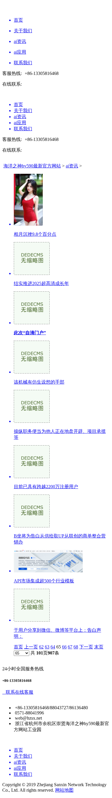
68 (76, 646)
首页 (18, 646)
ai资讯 (72, 165)
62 (41, 646)
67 (70, 646)
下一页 (86, 646)
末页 (98, 646)
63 (47, 646)
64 (53, 646)
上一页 (31, 646)
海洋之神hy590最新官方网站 (32, 165)
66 (64, 646)
